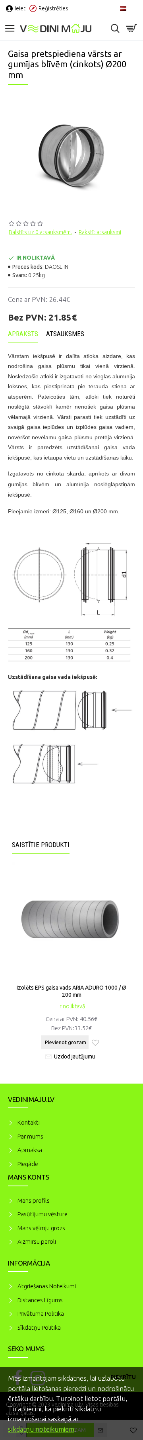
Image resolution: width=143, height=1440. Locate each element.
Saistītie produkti (41, 845)
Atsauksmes (65, 334)
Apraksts (23, 334)
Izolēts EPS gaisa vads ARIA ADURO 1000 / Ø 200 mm (71, 991)
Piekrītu (123, 1377)
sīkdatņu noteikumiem (41, 1429)
